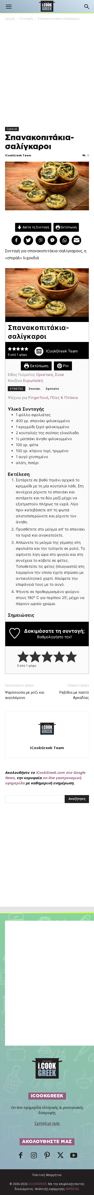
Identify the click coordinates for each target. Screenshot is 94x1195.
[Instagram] (34, 1157)
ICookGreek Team (18, 155)
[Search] (87, 6)
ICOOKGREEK (37, 1184)
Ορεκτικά (12, 129)
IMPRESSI (72, 1189)
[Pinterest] (47, 1157)
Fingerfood (38, 397)
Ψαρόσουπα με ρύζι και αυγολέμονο (24, 695)
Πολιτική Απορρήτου (47, 1175)
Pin (65, 365)
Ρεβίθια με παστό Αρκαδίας (74, 695)
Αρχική (10, 18)
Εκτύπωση (68, 227)
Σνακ (59, 374)
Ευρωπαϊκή (33, 380)
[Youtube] (74, 1157)
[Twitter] (60, 1157)
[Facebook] (21, 1157)
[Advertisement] (47, 866)
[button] (9, 6)
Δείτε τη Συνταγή (35, 227)
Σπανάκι (34, 388)
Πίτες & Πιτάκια (64, 397)
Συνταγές (26, 18)
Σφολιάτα (52, 388)
